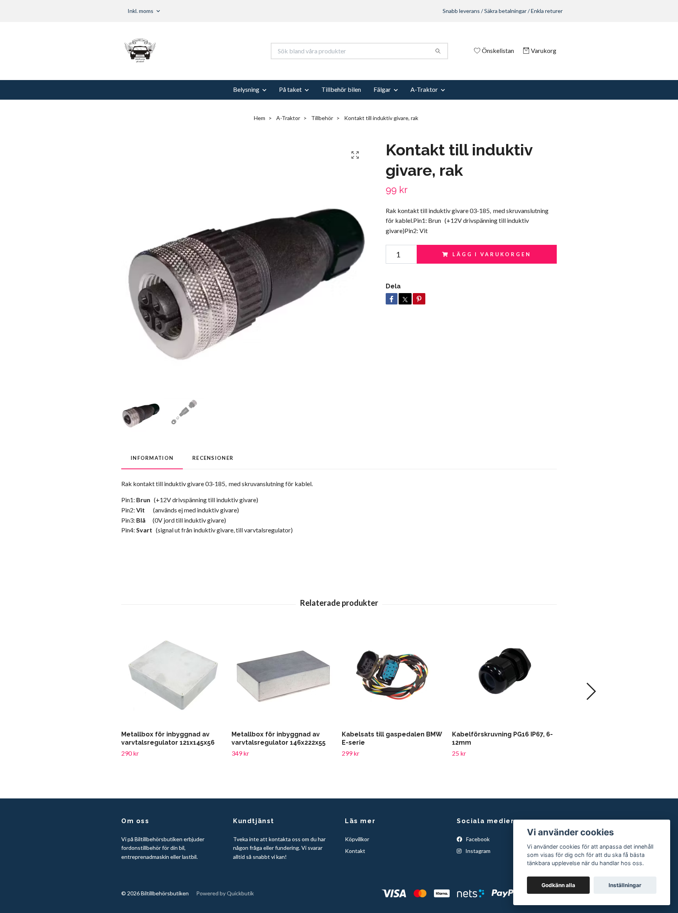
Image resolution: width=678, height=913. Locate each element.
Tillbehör (322, 118)
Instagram (477, 850)
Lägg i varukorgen (491, 254)
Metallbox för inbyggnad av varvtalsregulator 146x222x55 (278, 738)
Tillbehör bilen (341, 89)
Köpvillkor (357, 839)
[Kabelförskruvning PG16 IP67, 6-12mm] (504, 675)
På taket (290, 89)
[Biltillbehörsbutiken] (230, 51)
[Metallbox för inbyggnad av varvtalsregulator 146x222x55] (283, 675)
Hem (259, 118)
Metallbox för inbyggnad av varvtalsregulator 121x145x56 (168, 738)
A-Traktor (424, 89)
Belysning (246, 89)
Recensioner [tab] (212, 458)
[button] (590, 691)
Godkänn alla (558, 885)
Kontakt (355, 850)
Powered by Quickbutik (225, 893)
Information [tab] (152, 458)
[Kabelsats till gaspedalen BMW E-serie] (394, 675)
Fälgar (382, 89)
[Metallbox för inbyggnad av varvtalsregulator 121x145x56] (173, 675)
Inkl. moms (141, 10)
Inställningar (625, 885)
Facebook (477, 839)
